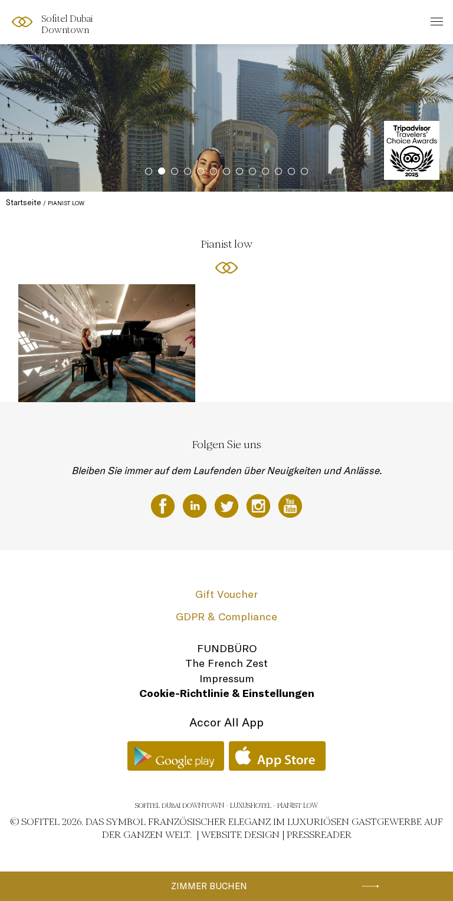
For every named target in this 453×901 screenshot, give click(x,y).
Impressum (226, 678)
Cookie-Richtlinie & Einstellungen (226, 693)
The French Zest (226, 663)
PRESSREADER (319, 834)
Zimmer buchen (209, 886)
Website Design (240, 834)
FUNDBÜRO (227, 648)
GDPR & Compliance (226, 616)
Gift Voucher (226, 594)
